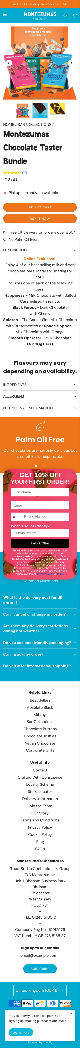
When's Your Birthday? (30, 526)
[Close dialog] (73, 473)
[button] (8, 63)
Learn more (20, 1032)
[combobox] (16, 517)
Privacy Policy (45, 573)
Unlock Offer (40, 543)
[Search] (65, 15)
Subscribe (40, 969)
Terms (60, 573)
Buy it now (40, 219)
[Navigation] (4, 15)
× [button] (72, 1013)
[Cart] (74, 15)
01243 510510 (44, 917)
